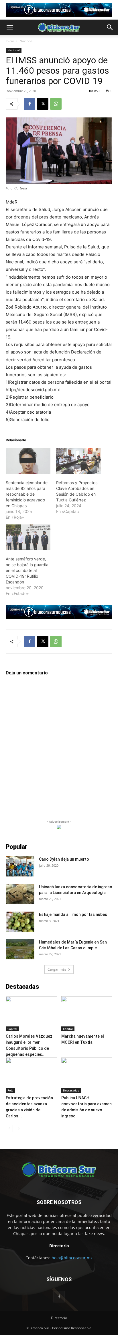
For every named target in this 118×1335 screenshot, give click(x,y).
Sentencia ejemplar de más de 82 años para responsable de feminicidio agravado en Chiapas (27, 494)
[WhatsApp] (56, 104)
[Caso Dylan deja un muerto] (20, 866)
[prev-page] (9, 1128)
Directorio (59, 1317)
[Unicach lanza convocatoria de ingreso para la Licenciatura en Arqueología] (20, 894)
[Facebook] (29, 104)
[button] (10, 27)
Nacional (26, 41)
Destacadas (71, 1090)
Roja (10, 1090)
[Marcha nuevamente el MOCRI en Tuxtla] (87, 1014)
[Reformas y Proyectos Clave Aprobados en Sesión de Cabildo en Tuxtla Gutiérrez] (78, 460)
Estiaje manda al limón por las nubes (73, 914)
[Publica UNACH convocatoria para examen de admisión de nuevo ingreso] (87, 1075)
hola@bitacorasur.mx (72, 1257)
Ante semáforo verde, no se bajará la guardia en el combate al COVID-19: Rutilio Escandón (27, 570)
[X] (42, 104)
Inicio (10, 41)
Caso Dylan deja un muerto (64, 859)
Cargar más (57, 969)
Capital (12, 1029)
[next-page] (18, 1128)
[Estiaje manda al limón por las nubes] (20, 922)
